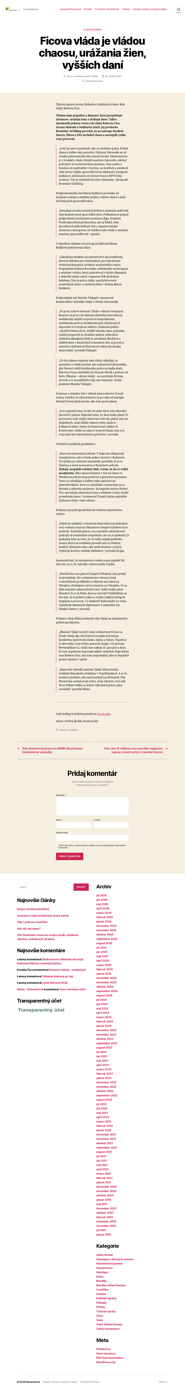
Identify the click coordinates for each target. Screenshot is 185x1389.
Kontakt (88, 9)
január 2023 (103, 1078)
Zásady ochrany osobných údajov (150, 9)
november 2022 (106, 1086)
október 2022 (104, 1091)
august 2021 (104, 1151)
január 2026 (104, 921)
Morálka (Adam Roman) (111, 1285)
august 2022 (104, 1099)
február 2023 (104, 1073)
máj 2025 (102, 956)
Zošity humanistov (108, 1328)
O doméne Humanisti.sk (107, 9)
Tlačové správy (92, 29)
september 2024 (106, 991)
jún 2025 (101, 952)
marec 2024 (103, 1017)
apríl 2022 (102, 1117)
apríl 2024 (102, 1012)
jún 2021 (101, 1160)
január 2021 (103, 1182)
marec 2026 (103, 912)
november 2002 (106, 1221)
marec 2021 (103, 1173)
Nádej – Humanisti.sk (30, 989)
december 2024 (106, 978)
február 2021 (104, 1178)
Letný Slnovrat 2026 (55, 982)
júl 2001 (101, 1230)
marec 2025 (103, 965)
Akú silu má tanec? (29, 928)
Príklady (101, 1302)
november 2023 (106, 1034)
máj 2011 (102, 1204)
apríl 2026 (102, 908)
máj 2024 (102, 1008)
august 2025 (104, 943)
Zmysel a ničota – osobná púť (67, 969)
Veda (99, 1320)
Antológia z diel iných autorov (115, 1259)
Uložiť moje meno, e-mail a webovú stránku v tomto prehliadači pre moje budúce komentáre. (92, 846)
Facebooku (103, 714)
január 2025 (103, 973)
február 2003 (104, 1217)
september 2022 (106, 1095)
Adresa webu (62, 832)
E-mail (97, 820)
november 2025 (106, 930)
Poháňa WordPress (90, 1382)
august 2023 (104, 1047)
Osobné (101, 1294)
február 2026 (104, 917)
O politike (102, 1289)
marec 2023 (103, 1069)
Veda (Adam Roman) (109, 1324)
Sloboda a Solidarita (69, 730)
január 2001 (103, 1234)
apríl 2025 (102, 960)
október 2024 (105, 986)
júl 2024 (101, 999)
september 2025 (106, 939)
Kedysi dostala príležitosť (33, 909)
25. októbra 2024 (113, 76)
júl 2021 (101, 1156)
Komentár (61, 795)
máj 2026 (102, 904)
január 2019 (103, 1199)
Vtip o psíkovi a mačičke (32, 922)
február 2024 (104, 1021)
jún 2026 (101, 899)
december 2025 (106, 925)
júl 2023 (101, 1052)
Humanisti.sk (33, 1382)
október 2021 (104, 1143)
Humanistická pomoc (109, 1263)
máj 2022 (102, 1112)
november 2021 (106, 1139)
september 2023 (106, 1043)
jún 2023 (101, 1056)
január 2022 (103, 1130)
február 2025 (104, 969)
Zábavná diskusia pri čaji (57, 976)
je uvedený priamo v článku (85, 76)
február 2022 (104, 1125)
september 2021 (106, 1147)
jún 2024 (101, 1004)
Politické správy (106, 1298)
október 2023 (104, 1038)
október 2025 (104, 934)
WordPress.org (105, 1362)
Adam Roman (104, 1254)
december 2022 (106, 1082)
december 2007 (106, 1208)
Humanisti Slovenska (70, 9)
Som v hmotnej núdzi (72, 989)
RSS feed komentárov (109, 1357)
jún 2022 (101, 1108)
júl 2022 (101, 1104)
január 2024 (104, 1025)
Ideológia (102, 1272)
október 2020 (105, 1195)
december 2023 (106, 1030)
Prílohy (100, 1307)
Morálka (101, 1281)
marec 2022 (103, 1121)
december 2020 (106, 1186)
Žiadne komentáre (94, 81)
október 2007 (105, 1212)
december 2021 (106, 1134)
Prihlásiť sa (103, 1349)
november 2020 (106, 1191)
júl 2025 (101, 947)
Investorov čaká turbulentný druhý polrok (43, 915)
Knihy (99, 1276)
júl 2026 (101, 895)
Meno (59, 820)
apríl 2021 (102, 1169)
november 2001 (106, 1225)
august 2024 (104, 995)
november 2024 (106, 982)
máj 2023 (102, 1060)
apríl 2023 (102, 1065)
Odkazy (126, 9)
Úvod (99, 1315)
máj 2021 (102, 1165)
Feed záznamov (106, 1353)
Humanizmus (104, 1268)
